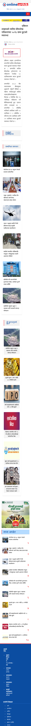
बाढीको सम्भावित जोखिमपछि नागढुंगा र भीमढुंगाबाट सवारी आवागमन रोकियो (11, 254)
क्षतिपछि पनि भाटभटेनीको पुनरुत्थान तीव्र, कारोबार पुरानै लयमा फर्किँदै (12, 282)
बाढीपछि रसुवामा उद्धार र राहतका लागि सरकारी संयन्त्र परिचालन (11, 308)
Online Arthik (11, 44)
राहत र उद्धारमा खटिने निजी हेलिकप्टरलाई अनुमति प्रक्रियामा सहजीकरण (11, 226)
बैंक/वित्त (8, 719)
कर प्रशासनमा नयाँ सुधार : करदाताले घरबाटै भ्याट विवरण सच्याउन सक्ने (12, 489)
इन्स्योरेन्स (9, 708)
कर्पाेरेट (8, 711)
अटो (8, 705)
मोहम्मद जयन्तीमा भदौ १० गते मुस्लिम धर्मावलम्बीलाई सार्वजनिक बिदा (11, 434)
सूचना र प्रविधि (10, 722)
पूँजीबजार (9, 716)
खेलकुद (8, 714)
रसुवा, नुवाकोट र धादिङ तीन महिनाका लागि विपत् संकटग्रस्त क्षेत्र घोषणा (11, 198)
